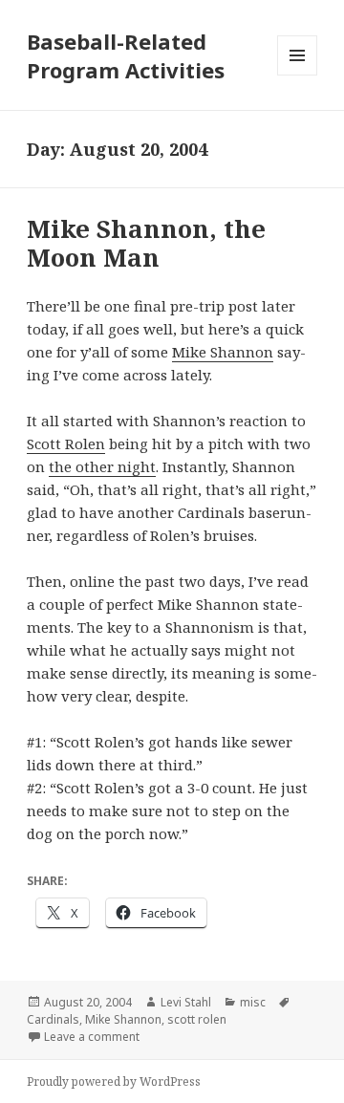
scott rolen (196, 1019)
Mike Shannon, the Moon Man (146, 242)
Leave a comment (92, 1036)
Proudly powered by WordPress (114, 1081)
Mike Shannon (222, 351)
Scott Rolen (66, 443)
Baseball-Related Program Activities (126, 55)
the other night (102, 466)
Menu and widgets (297, 75)
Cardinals (53, 1019)
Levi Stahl (186, 1002)
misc (253, 1002)
